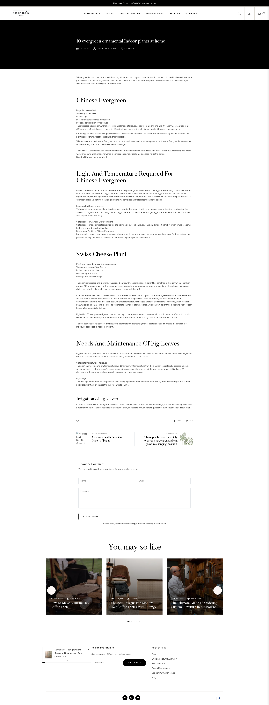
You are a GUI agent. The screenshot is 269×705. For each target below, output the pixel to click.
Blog (154, 677)
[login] (249, 13)
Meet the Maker (159, 663)
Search (155, 654)
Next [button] (217, 590)
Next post (170, 433)
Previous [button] (51, 590)
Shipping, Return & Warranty (165, 658)
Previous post (101, 433)
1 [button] (128, 621)
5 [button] (139, 621)
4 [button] (136, 621)
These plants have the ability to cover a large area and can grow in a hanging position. (160, 441)
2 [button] (131, 621)
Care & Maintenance (161, 668)
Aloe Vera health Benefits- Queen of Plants (106, 439)
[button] (239, 13)
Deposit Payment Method (163, 672)
